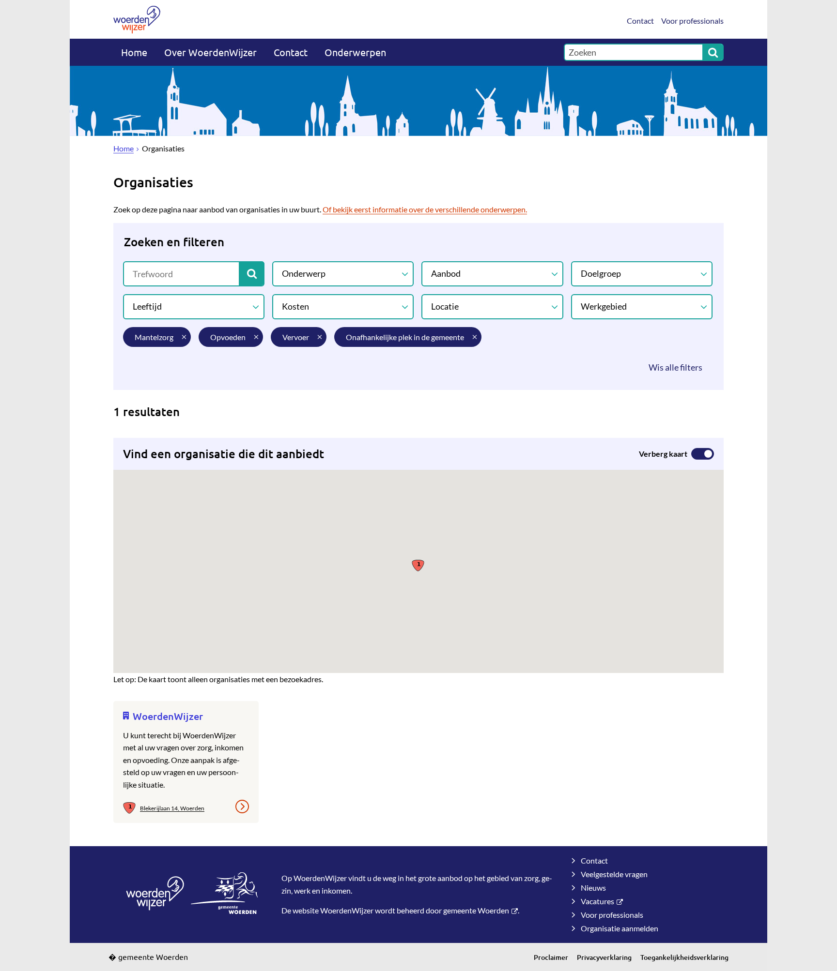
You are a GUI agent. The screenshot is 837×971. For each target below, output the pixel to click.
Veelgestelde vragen (614, 874)
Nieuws (593, 887)
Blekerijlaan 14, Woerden (172, 808)
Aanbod (446, 273)
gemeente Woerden (476, 910)
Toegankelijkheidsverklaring (684, 957)
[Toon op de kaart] (131, 808)
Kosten (295, 306)
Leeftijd (147, 306)
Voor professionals (692, 20)
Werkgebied (604, 306)
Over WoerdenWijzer (210, 52)
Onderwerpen (355, 52)
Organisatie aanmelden (619, 928)
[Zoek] (713, 52)
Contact (640, 20)
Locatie (445, 306)
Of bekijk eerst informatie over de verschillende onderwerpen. (425, 209)
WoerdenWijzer (168, 716)
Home (134, 52)
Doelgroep (601, 273)
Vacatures (597, 901)
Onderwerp (304, 273)
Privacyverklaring (604, 957)
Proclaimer (551, 957)
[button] (418, 564)
